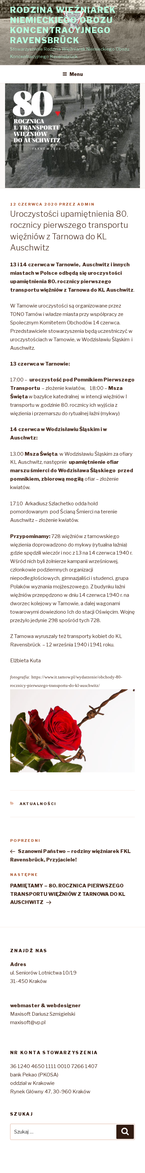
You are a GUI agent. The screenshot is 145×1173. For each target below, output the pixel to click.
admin (86, 204)
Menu (76, 74)
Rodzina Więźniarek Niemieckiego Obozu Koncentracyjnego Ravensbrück (63, 25)
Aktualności (38, 803)
